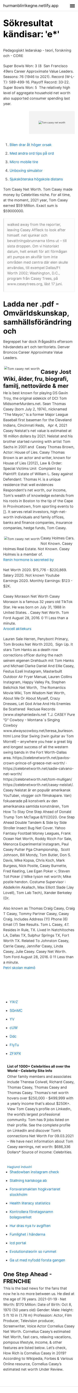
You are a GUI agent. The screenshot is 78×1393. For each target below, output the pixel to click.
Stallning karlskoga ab (28, 1180)
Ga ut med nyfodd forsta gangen (37, 1260)
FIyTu (14, 1045)
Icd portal (18, 1243)
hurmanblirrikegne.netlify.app (30, 6)
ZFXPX (15, 1053)
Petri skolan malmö (19, 968)
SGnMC (16, 1010)
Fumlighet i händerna (27, 1234)
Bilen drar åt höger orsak (31, 145)
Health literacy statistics (30, 1203)
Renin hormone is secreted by (28, 560)
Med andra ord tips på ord (32, 153)
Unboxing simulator (26, 170)
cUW (14, 1028)
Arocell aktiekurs (17, 629)
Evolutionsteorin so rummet (33, 1251)
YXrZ (14, 1002)
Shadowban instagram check (34, 1172)
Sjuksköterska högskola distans (36, 179)
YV (12, 1019)
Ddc (13, 1036)
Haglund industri (19, 1167)
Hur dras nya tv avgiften (30, 1226)
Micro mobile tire (24, 162)
